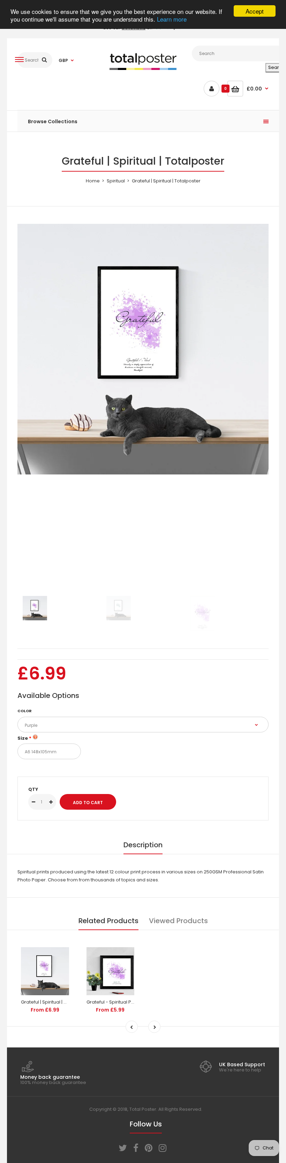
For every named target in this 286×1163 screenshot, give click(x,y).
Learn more (172, 19)
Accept (255, 11)
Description (143, 845)
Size (22, 738)
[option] (143, 349)
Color (24, 711)
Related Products (108, 921)
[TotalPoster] (143, 68)
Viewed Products (178, 921)
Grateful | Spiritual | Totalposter (55, 1002)
